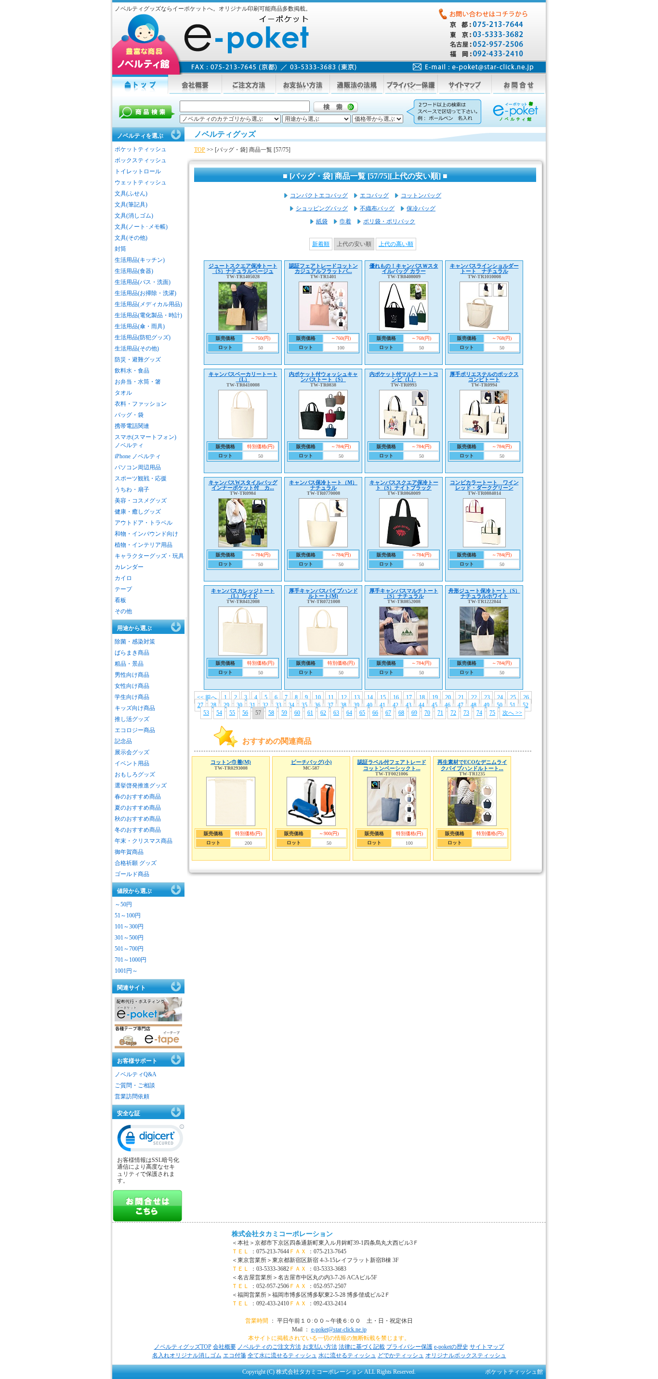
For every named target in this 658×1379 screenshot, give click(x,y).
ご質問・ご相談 (135, 1085)
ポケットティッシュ (141, 149)
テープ (123, 589)
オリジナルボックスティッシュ (465, 1355)
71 (440, 712)
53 (206, 712)
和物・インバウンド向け (146, 533)
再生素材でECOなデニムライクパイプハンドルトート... (472, 765)
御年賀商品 (129, 852)
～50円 (123, 904)
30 (239, 705)
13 (357, 697)
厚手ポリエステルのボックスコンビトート (484, 376)
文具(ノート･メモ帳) (141, 226)
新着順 (320, 244)
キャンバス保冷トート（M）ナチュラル (323, 484)
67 (388, 712)
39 (356, 705)
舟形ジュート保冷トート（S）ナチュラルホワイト (484, 593)
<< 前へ (207, 697)
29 (226, 705)
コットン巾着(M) (231, 762)
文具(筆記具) (131, 204)
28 (213, 705)
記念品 (123, 741)
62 (323, 712)
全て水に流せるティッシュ (282, 1355)
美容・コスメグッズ (141, 500)
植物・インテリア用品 (143, 544)
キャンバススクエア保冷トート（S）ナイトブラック (403, 484)
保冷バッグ (421, 208)
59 (284, 712)
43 (408, 705)
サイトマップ (487, 1346)
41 (382, 705)
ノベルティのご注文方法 (269, 1346)
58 (271, 712)
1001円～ (126, 970)
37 (330, 705)
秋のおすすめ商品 (138, 818)
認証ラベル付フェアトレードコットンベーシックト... (391, 765)
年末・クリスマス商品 (143, 841)
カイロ (123, 578)
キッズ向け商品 (135, 708)
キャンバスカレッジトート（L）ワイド (243, 593)
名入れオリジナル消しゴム (187, 1355)
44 (421, 705)
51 (512, 705)
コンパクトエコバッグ (319, 195)
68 (401, 712)
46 (447, 705)
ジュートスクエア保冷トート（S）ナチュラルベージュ (243, 268)
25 (513, 697)
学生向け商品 (132, 697)
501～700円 (129, 948)
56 (245, 712)
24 (500, 697)
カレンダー (129, 567)
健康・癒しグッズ (138, 511)
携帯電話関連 (132, 426)
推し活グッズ (132, 719)
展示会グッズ (132, 752)
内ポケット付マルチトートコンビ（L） (403, 376)
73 (466, 712)
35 (304, 705)
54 (219, 712)
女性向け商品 (132, 686)
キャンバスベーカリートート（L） (243, 376)
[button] (150, 1140)
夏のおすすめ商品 (138, 807)
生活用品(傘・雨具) (140, 326)
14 (370, 697)
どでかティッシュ (401, 1355)
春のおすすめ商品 (138, 796)
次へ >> (512, 712)
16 (396, 697)
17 (409, 697)
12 (344, 697)
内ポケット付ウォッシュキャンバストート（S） (323, 376)
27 (200, 705)
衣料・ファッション (141, 403)
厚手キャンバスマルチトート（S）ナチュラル (403, 593)
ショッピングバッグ (322, 208)
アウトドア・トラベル (143, 522)
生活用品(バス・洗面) (143, 282)
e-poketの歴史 (451, 1346)
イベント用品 (132, 763)
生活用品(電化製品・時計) (148, 315)
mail (473, 67)
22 (474, 697)
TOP (199, 149)
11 (331, 697)
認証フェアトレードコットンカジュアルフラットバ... (323, 268)
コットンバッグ (421, 195)
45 (434, 705)
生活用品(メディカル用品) (148, 304)
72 (453, 712)
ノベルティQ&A (136, 1074)
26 (526, 697)
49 (486, 705)
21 (461, 697)
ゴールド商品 (132, 874)
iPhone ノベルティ (138, 456)
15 (383, 697)
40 (369, 705)
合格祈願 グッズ (136, 863)
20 (448, 697)
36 (317, 705)
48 (473, 705)
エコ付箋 (234, 1355)
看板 (120, 600)
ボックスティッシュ (141, 160)
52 (525, 705)
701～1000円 (130, 959)
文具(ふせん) (131, 193)
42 (395, 705)
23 (487, 697)
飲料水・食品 (132, 370)
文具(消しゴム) (134, 215)
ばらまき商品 (132, 652)
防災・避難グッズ (138, 359)
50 (499, 705)
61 (310, 712)
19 (435, 697)
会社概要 (224, 1346)
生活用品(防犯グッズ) (143, 337)
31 (252, 705)
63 (336, 712)
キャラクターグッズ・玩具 (149, 556)
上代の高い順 (396, 244)
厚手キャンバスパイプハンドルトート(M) (323, 593)
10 (318, 697)
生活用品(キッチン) (140, 260)
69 (414, 712)
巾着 (345, 221)
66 (375, 712)
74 (479, 712)
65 (362, 712)
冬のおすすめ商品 (138, 829)
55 (232, 712)
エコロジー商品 (135, 730)
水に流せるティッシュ (347, 1355)
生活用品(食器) (134, 271)
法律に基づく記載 (362, 1346)
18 (422, 697)
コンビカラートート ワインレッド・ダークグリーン (484, 484)
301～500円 (129, 937)
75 (492, 712)
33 (278, 705)
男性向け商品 (132, 674)
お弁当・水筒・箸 (138, 381)
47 (460, 705)
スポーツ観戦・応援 (141, 478)
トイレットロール (138, 171)
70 (427, 712)
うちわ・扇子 (132, 489)
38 (343, 705)
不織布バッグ (377, 208)
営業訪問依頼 (132, 1096)
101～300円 (129, 926)
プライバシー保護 (409, 1346)
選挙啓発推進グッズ (141, 785)
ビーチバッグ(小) (311, 762)
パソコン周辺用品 (138, 467)
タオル (123, 392)
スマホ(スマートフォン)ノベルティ (145, 441)
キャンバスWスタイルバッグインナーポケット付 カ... (243, 484)
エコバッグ (374, 195)
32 (265, 705)
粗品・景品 (129, 663)
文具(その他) (131, 237)
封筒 (120, 248)
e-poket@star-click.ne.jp (339, 1329)
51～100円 (128, 915)
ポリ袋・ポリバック (389, 221)
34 (291, 705)
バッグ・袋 (129, 415)
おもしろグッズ (135, 774)
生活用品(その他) (137, 348)
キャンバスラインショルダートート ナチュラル (484, 268)
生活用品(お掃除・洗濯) (145, 293)
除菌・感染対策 (135, 641)
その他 (123, 611)
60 (297, 712)
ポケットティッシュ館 (514, 1371)
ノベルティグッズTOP (182, 1346)
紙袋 (322, 221)
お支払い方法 (320, 1346)
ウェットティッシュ (141, 182)
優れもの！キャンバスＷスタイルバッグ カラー (403, 268)
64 (349, 712)
